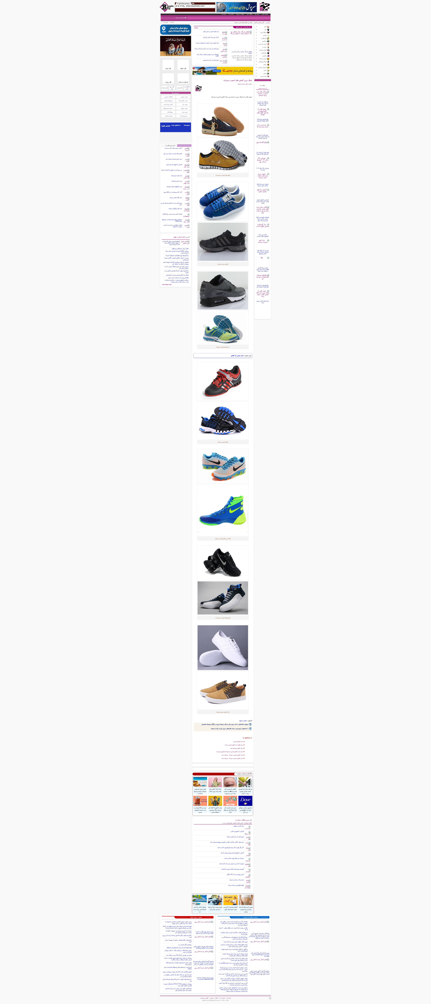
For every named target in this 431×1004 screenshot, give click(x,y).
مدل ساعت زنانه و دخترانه (236, 880)
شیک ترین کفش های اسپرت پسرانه (237, 80)
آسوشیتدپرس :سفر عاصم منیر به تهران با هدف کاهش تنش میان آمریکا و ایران (171, 242)
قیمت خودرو (184, 96)
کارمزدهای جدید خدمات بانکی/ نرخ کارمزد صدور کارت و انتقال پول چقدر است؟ (234, 959)
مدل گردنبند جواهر (239, 826)
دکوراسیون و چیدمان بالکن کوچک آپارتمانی (263, 120)
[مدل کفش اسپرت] (223, 120)
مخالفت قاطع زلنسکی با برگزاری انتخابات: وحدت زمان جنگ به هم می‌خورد (177, 281)
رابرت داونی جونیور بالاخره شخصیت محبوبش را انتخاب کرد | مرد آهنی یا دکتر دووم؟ (178, 922)
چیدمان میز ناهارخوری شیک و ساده (234, 858)
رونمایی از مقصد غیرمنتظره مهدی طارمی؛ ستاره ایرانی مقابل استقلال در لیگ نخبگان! (178, 958)
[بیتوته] (167, 11)
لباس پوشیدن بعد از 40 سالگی (235, 874)
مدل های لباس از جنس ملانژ (211, 31)
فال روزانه (168, 82)
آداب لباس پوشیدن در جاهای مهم (173, 192)
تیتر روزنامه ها (183, 116)
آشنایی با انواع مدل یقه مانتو (174, 164)
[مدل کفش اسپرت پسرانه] (223, 202)
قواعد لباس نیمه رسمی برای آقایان (172, 214)
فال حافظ (183, 68)
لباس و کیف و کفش (259, 22)
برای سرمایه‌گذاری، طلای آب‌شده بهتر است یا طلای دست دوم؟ (262, 269)
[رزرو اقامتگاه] (222, 71)
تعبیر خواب (164, 88)
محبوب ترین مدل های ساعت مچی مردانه (263, 184)
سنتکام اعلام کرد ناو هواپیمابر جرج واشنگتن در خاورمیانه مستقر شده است (234, 938)
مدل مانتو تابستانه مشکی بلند (174, 159)
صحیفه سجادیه (169, 116)
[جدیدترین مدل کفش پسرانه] (223, 241)
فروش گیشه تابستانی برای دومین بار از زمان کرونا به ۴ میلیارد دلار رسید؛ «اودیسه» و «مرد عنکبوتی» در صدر (203, 962)
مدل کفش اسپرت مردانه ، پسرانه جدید (232, 755)
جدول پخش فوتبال (168, 108)
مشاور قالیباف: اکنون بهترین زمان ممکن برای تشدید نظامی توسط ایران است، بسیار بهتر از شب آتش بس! (259, 972)
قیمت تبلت (184, 112)
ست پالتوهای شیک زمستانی (174, 186)
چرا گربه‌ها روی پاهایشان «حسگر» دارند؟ (177, 255)
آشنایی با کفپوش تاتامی (237, 831)
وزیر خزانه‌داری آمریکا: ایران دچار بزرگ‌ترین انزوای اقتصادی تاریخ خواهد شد (260, 954)
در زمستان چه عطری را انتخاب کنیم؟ (171, 170)
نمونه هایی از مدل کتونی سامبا (235, 837)
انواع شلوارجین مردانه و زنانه (236, 885)
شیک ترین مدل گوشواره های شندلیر (262, 235)
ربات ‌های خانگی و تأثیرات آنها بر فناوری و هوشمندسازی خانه (227, 842)
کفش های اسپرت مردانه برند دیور (172, 153)
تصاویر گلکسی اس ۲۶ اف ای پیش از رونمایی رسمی (177, 972)
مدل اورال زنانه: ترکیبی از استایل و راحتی (207, 43)
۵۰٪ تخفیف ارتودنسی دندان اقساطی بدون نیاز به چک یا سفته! (229, 728)
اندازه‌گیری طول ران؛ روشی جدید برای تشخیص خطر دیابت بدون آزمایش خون (178, 989)
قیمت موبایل (184, 108)
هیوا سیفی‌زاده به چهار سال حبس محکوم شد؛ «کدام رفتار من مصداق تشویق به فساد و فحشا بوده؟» (177, 927)
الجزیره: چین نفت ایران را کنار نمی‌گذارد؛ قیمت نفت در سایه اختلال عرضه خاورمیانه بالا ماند (232, 974)
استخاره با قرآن (183, 82)
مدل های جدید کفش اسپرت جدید (234, 745)
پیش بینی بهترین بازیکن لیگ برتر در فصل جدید (179, 955)
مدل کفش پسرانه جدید (236, 748)
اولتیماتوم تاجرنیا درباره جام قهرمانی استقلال (179, 947)
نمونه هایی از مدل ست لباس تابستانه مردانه (207, 48)
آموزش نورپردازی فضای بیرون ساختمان (232, 869)
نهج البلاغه (170, 112)
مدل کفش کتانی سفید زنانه (262, 301)
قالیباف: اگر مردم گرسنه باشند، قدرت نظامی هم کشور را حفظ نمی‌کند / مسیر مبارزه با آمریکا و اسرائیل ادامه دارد (233, 923)
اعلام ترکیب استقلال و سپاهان (180, 248)
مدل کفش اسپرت (238, 741)
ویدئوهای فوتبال (168, 100)
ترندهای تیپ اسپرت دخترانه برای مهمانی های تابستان (262, 103)
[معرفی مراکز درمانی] (175, 34)
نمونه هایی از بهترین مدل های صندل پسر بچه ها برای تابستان (262, 136)
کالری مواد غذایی (168, 104)
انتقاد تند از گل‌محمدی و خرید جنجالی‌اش (177, 275)
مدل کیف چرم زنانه (176, 175)
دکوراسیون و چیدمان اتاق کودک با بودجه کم (263, 286)
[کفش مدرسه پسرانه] (223, 327)
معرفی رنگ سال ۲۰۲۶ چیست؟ (262, 169)
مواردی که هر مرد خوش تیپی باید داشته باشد (231, 863)
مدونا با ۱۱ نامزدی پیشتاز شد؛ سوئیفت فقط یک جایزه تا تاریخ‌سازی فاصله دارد (179, 931)
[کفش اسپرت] (223, 290)
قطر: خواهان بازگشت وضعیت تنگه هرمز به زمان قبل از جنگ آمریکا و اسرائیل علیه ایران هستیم (233, 979)
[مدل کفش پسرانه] (223, 510)
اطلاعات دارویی (168, 96)
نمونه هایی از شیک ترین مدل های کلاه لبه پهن (262, 153)
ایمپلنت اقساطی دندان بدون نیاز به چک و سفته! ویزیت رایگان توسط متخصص (224, 724)
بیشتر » (196, 27)
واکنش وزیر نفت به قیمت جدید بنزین (178, 277)
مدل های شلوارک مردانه (175, 208)
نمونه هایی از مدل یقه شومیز (211, 60)
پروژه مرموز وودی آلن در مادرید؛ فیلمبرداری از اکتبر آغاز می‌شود (204, 932)
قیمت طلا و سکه (183, 100)
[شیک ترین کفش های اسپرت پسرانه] (223, 155)
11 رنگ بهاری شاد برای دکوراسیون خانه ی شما (231, 847)
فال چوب (179, 88)
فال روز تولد (172, 88)
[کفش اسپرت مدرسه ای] (223, 420)
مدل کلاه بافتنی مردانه (176, 197)
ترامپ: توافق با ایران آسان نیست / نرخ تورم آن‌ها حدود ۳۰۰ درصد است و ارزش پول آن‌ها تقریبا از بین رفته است (233, 969)
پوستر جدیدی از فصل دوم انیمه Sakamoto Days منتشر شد (205, 978)
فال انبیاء (168, 68)
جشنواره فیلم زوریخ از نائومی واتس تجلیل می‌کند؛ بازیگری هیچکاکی (203, 947)
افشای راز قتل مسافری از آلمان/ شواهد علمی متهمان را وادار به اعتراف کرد (176, 263)
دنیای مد (268, 22)
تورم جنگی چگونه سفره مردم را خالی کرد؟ (235, 942)
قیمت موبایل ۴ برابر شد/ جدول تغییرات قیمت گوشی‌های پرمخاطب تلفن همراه (234, 954)
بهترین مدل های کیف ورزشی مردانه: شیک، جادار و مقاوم (263, 252)
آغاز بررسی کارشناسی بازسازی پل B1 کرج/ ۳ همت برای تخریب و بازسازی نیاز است (233, 984)
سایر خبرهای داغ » (167, 284)
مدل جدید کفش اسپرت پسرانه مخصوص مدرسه (229, 751)
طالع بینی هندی (187, 88)
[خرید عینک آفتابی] (175, 55)
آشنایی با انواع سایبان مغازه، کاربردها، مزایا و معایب (262, 201)
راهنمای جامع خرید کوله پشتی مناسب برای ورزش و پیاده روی (262, 219)
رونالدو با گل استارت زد (185, 944)
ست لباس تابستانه (177, 181)
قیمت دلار (184, 104)
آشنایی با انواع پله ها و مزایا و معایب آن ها (232, 853)
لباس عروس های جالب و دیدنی (173, 148)
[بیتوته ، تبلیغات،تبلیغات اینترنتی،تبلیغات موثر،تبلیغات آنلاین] (195, 7)
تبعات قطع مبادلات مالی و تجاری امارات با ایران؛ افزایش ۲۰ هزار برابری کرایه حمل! (234, 945)
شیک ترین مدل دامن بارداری (211, 37)
